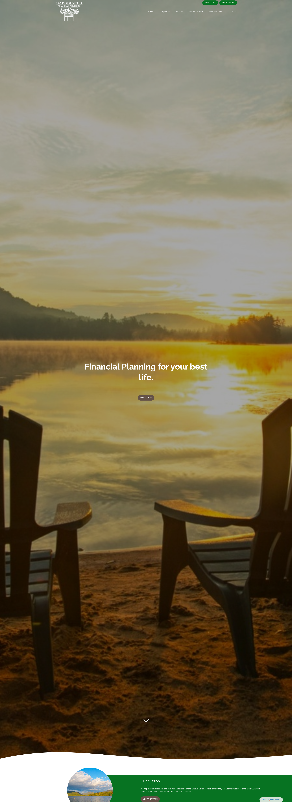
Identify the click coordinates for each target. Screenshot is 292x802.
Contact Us (210, 3)
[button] (150, 11)
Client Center (228, 3)
